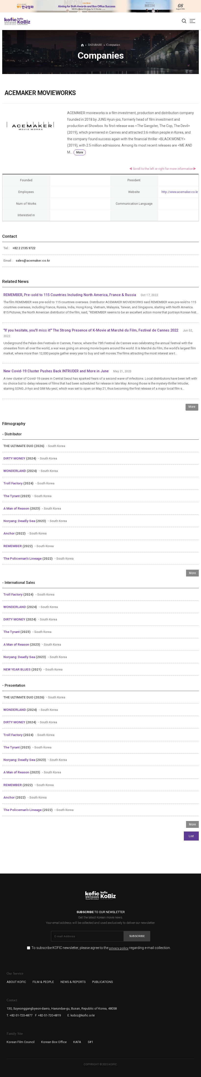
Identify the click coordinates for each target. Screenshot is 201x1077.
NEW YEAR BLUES (17, 669)
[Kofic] (10, 21)
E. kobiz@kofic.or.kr (81, 1015)
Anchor (9, 533)
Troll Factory (13, 483)
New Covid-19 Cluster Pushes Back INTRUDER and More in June (56, 371)
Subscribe (137, 936)
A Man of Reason (16, 508)
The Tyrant (11, 496)
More (79, 152)
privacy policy (118, 948)
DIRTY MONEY (14, 458)
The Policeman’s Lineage (22, 558)
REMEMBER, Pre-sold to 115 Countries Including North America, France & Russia (69, 295)
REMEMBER (13, 546)
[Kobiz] (23, 21)
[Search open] (184, 21)
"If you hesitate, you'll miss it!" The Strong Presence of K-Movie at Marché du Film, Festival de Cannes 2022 (90, 330)
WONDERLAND (15, 471)
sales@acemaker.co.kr (33, 260)
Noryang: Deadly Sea (19, 521)
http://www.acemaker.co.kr (180, 192)
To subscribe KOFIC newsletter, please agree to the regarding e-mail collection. (101, 948)
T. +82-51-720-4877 (19, 1015)
